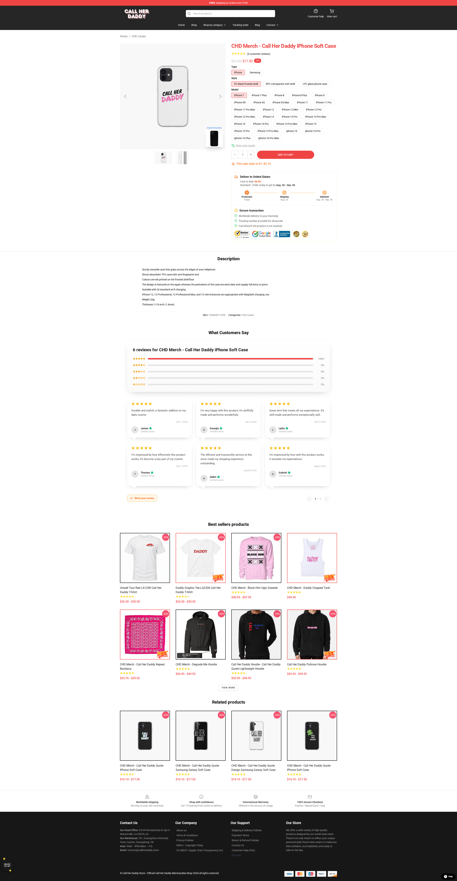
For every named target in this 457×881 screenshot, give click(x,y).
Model (234, 89)
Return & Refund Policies (245, 840)
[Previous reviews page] (309, 499)
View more (228, 687)
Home (123, 36)
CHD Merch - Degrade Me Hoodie (196, 664)
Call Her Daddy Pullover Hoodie (306, 664)
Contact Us (238, 845)
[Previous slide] (125, 96)
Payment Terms (240, 835)
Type (234, 66)
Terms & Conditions (187, 835)
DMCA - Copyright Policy (189, 845)
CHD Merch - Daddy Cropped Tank (308, 588)
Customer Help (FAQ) (243, 850)
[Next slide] (220, 96)
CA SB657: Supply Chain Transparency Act (199, 850)
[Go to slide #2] (182, 157)
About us (181, 830)
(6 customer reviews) (258, 53)
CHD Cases (139, 36)
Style (234, 78)
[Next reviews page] (326, 499)
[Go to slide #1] (163, 157)
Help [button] (450, 876)
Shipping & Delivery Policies (247, 830)
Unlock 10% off (7, 865)
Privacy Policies (185, 840)
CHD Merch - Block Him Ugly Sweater (254, 588)
